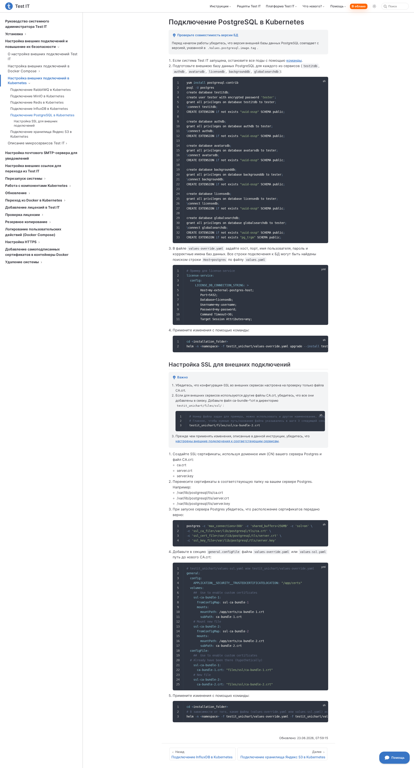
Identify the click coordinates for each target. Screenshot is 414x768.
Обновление (16, 193)
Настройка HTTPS (21, 242)
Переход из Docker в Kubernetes (34, 200)
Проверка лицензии (23, 214)
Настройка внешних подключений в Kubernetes (38, 80)
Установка (14, 34)
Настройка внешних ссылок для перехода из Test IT (33, 168)
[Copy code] (322, 82)
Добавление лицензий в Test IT (32, 207)
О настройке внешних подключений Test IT (42, 56)
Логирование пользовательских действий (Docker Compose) (33, 232)
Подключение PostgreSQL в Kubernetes (42, 115)
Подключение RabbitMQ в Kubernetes (40, 90)
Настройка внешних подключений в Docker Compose (38, 68)
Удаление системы (22, 262)
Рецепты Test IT (249, 6)
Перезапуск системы (24, 178)
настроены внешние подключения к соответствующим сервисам (227, 441)
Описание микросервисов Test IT (36, 143)
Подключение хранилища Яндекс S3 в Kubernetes (41, 134)
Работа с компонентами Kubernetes (36, 185)
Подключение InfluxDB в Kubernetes (39, 109)
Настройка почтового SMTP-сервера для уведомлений (41, 156)
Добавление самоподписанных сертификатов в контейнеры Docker (37, 252)
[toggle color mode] (374, 6)
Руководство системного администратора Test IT (27, 24)
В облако (359, 6)
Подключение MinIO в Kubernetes (37, 96)
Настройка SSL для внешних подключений (36, 123)
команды (294, 60)
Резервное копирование (26, 222)
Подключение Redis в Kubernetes (37, 102)
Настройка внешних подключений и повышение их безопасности (36, 44)
